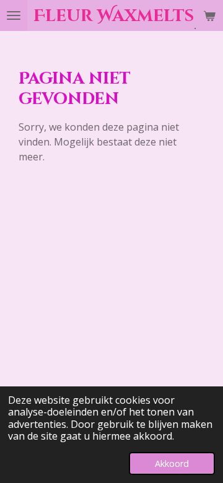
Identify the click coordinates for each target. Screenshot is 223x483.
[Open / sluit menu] (13, 15)
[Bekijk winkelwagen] (209, 15)
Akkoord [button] (172, 463)
